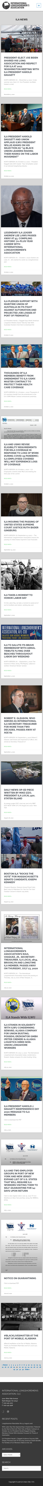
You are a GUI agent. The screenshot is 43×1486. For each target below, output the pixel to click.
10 (29, 1365)
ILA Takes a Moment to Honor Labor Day (18, 596)
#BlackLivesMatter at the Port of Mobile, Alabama (21, 1337)
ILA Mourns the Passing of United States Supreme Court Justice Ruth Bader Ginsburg (21, 526)
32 (23, 1369)
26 (34, 1367)
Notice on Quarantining (20, 1278)
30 (17, 1369)
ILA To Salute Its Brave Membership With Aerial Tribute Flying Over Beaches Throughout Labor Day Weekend (19, 651)
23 (25, 1367)
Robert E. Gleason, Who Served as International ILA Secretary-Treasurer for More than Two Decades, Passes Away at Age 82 (20, 725)
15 (2, 1367)
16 (5, 1367)
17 (8, 1367)
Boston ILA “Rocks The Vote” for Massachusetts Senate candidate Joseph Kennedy (21, 878)
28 (40, 1367)
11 (31, 1365)
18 (11, 1367)
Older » (27, 1369)
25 (31, 1367)
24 (28, 1367)
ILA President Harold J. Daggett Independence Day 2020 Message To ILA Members (21, 1110)
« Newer (5, 1365)
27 (37, 1367)
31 (20, 1369)
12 (34, 1365)
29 (14, 1369)
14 (40, 1365)
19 (14, 1367)
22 (23, 1367)
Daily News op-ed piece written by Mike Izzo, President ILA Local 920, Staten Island (19, 794)
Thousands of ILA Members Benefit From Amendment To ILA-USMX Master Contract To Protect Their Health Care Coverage (19, 380)
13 (37, 1365)
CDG (32, 1482)
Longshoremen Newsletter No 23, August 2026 (17, 1423)
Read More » (8, 89)
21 (20, 1367)
